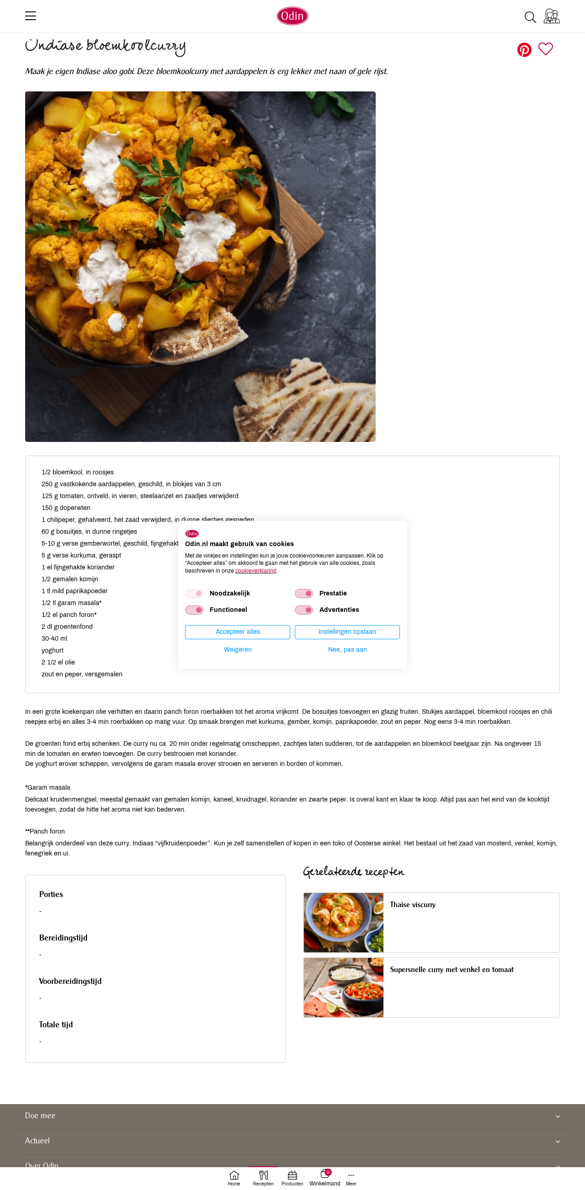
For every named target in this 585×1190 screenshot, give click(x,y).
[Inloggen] (552, 16)
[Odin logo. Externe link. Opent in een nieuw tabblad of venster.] (192, 534)
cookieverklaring (256, 571)
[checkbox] (194, 593)
